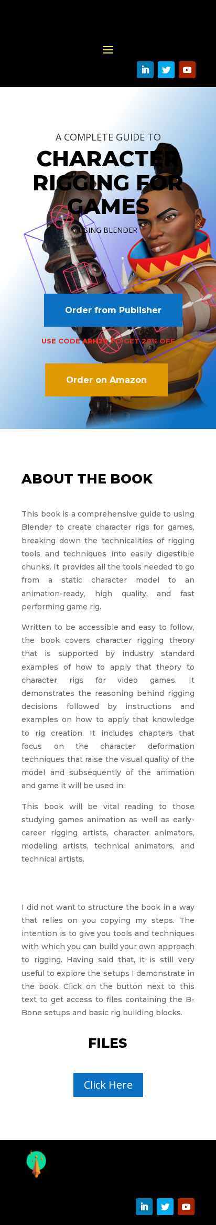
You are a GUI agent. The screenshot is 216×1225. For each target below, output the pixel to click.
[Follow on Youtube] (187, 69)
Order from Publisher (113, 310)
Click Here (108, 1085)
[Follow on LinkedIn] (145, 69)
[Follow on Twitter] (166, 69)
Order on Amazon (106, 380)
